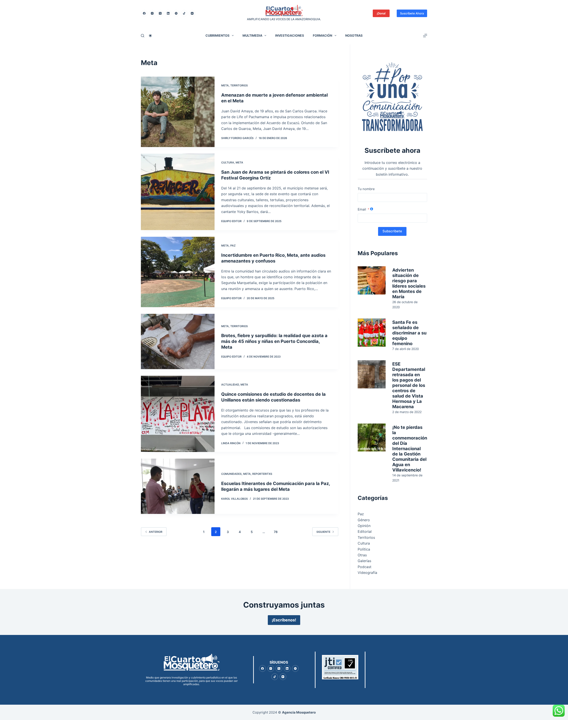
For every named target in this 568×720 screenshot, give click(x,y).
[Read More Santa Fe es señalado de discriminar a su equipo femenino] (372, 332)
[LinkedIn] (168, 13)
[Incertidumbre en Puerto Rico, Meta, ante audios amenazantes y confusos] (178, 272)
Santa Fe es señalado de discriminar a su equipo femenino (409, 333)
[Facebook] (144, 13)
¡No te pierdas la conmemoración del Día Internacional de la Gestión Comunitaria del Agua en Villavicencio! (409, 449)
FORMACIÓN (322, 35)
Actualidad (230, 384)
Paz (233, 245)
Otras (362, 555)
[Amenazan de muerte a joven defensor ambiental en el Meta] (178, 112)
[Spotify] (176, 13)
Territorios (239, 85)
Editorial (365, 531)
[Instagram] (152, 13)
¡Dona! (381, 13)
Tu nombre (366, 189)
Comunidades (231, 473)
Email (362, 209)
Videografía (367, 572)
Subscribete (392, 231)
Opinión (364, 525)
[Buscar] (142, 35)
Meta (225, 85)
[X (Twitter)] (160, 13)
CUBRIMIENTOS (217, 35)
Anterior (155, 531)
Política (364, 549)
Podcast (364, 567)
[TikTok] (184, 13)
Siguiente (323, 531)
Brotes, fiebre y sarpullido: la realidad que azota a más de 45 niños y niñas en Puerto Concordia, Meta (274, 341)
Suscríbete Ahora (412, 13)
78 (276, 532)
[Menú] (425, 36)
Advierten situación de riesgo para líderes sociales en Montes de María (409, 283)
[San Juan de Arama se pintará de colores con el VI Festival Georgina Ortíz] (178, 192)
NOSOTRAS (354, 35)
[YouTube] (192, 13)
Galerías (364, 561)
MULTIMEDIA (252, 35)
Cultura (227, 162)
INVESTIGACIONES (289, 35)
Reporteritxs (262, 473)
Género (364, 520)
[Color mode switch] (150, 35)
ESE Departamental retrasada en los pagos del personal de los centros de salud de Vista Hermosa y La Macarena (408, 385)
